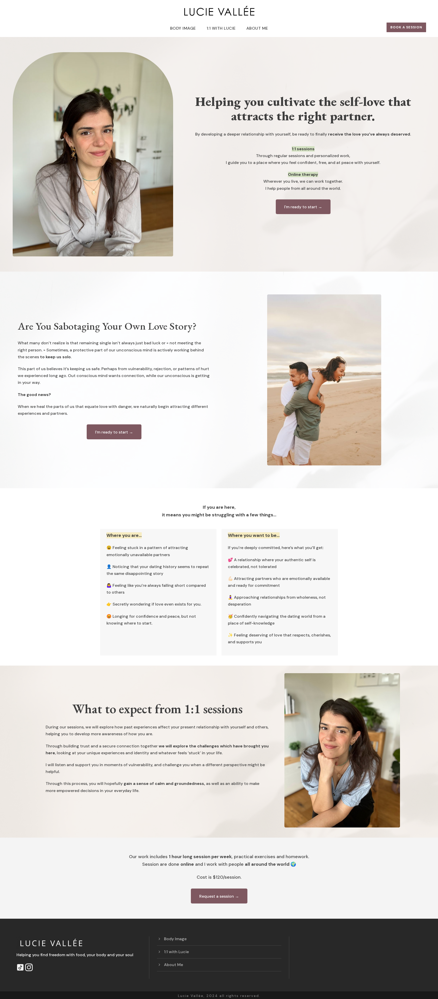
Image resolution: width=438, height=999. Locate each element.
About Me (257, 28)
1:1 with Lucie (221, 28)
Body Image (183, 28)
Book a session (406, 27)
